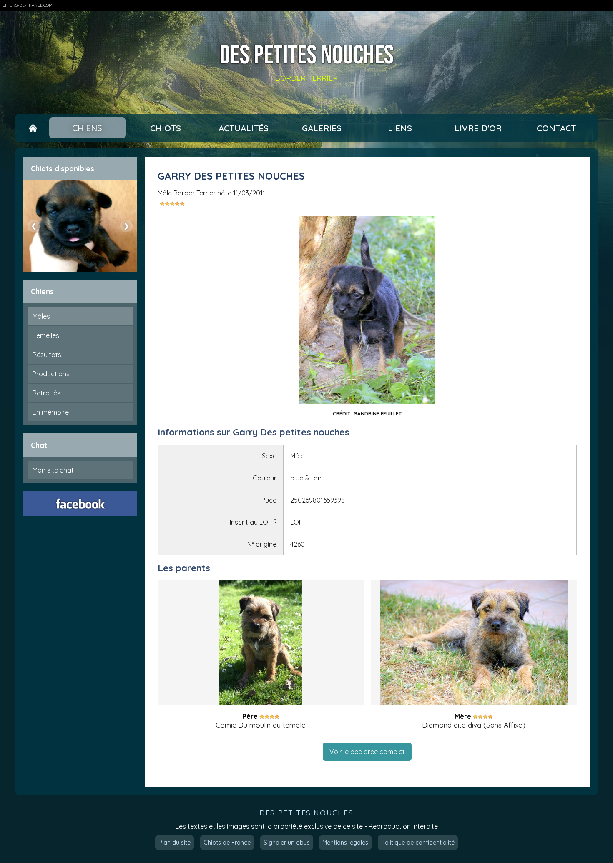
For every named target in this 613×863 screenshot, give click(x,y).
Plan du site (174, 842)
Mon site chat (53, 470)
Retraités (46, 393)
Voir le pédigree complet (367, 752)
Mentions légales (345, 842)
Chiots (165, 128)
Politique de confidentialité (418, 842)
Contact (556, 128)
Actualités (244, 128)
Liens (400, 128)
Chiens (87, 128)
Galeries (322, 128)
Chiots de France (227, 842)
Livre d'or (478, 128)
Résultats (47, 354)
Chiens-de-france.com (28, 5)
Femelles (46, 335)
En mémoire (51, 412)
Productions (51, 374)
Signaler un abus (287, 842)
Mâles (41, 316)
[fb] (79, 503)
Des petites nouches (306, 56)
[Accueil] (33, 128)
